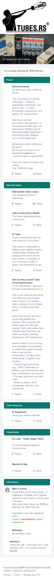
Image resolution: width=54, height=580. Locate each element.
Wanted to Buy (19, 464)
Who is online (19, 488)
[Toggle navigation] (50, 17)
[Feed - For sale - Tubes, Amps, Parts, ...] (46, 440)
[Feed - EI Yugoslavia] (46, 413)
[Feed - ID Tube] (46, 235)
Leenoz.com (30, 570)
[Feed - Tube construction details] (46, 214)
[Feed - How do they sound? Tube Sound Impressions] (46, 280)
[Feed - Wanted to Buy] (46, 464)
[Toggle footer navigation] (50, 560)
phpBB (19, 567)
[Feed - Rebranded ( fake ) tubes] (46, 192)
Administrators (28, 519)
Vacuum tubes (13, 185)
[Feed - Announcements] (46, 87)
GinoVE (13, 551)
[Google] (10, 560)
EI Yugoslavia (19, 412)
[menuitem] (7, 574)
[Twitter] (5, 560)
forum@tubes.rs (28, 153)
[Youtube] (7, 560)
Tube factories (14, 405)
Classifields (12, 432)
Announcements (20, 86)
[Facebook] (3, 560)
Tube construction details (26, 213)
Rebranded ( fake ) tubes (25, 191)
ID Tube (16, 234)
